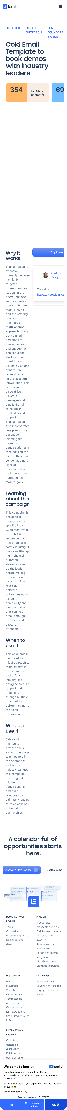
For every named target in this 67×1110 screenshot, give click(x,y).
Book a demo (54, 869)
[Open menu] (60, 6)
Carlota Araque (56, 275)
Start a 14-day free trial (18, 869)
